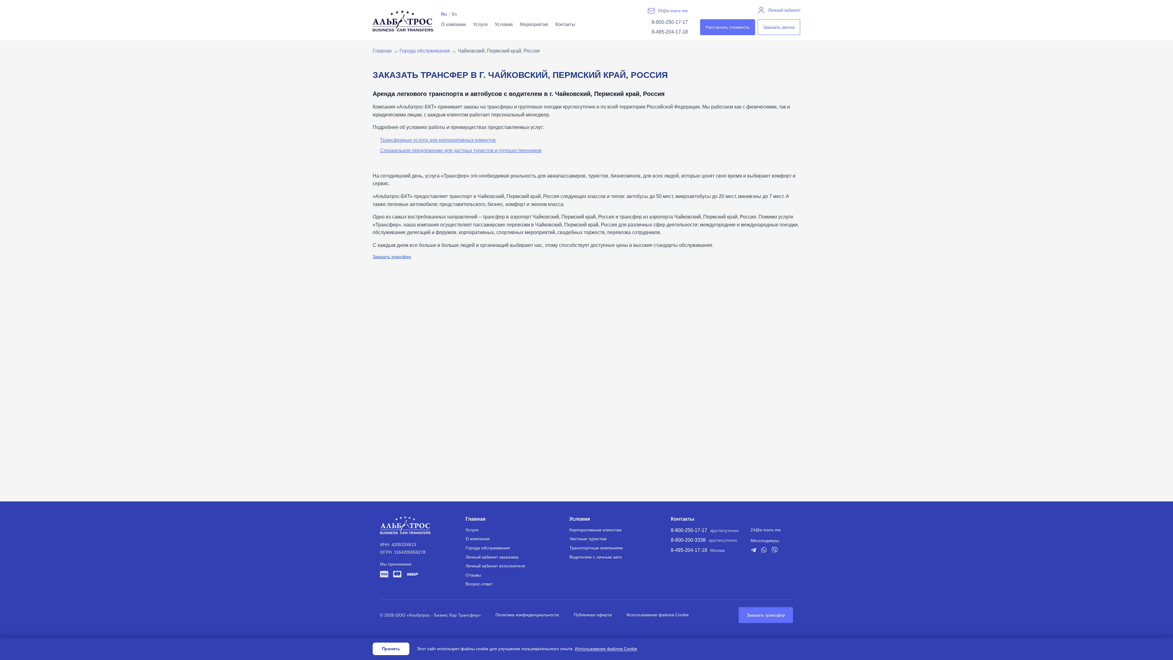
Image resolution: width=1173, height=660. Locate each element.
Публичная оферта (593, 614)
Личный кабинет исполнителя (495, 565)
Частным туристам (588, 538)
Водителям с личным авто (595, 557)
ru (444, 14)
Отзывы (473, 575)
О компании (453, 24)
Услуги (480, 24)
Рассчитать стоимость (728, 27)
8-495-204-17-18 (670, 32)
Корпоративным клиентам (595, 529)
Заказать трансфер (392, 256)
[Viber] (775, 550)
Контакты (565, 24)
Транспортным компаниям (596, 547)
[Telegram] (753, 550)
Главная (382, 50)
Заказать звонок (779, 27)
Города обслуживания (425, 50)
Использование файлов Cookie (658, 614)
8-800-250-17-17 (670, 22)
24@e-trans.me (673, 10)
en (454, 14)
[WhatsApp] (764, 550)
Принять (391, 648)
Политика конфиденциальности (527, 614)
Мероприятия (534, 24)
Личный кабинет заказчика (492, 557)
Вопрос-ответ (479, 583)
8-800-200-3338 (688, 540)
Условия (504, 24)
